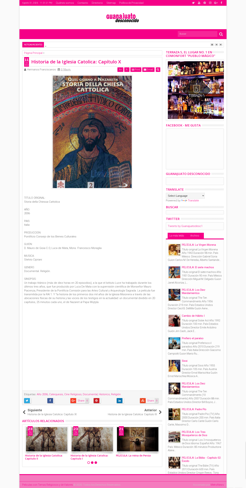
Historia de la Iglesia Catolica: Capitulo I (89, 457)
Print (137, 69)
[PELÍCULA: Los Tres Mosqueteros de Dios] (174, 437)
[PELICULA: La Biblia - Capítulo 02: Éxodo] (174, 463)
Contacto (82, 2)
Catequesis (56, 394)
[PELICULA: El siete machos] (174, 272)
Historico (104, 394)
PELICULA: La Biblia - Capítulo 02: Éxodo (201, 459)
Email (149, 69)
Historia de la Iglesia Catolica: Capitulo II (44, 457)
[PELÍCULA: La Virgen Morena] (174, 250)
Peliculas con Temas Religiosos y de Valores (47, 484)
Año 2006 (42, 394)
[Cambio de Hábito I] (174, 321)
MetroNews (217, 484)
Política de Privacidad (131, 2)
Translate (193, 200)
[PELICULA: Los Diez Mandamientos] (174, 295)
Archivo (194, 235)
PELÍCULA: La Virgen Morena (199, 244)
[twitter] (193, 3)
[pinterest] (204, 3)
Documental (90, 394)
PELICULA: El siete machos (198, 267)
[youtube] (199, 3)
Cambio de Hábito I (193, 315)
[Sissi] (174, 366)
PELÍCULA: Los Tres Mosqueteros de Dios (194, 433)
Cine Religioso (73, 394)
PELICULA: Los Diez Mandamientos (193, 291)
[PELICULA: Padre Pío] (174, 414)
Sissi (184, 360)
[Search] (221, 34)
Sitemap (111, 2)
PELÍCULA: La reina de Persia (133, 455)
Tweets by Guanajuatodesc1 (185, 226)
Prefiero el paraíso (192, 338)
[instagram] (210, 3)
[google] (215, 3)
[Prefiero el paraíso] (174, 343)
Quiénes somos (65, 2)
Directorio (97, 2)
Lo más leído (176, 235)
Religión (116, 394)
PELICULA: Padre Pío (194, 409)
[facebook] (221, 3)
